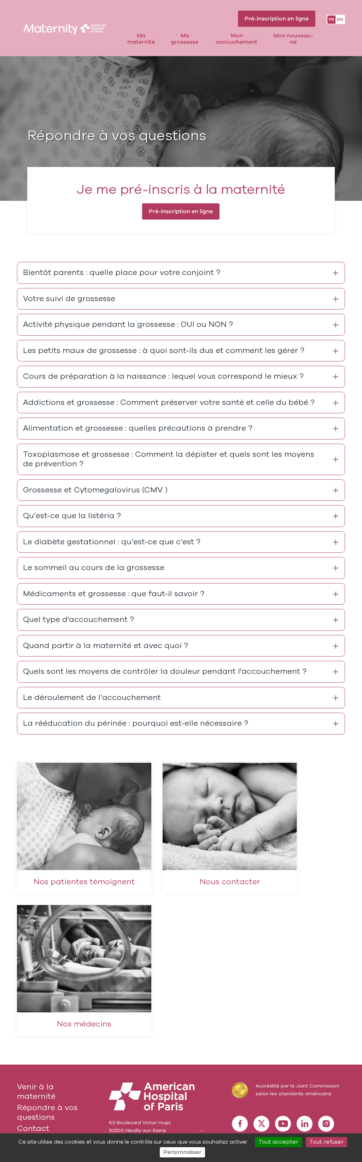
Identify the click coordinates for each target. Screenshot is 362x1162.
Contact (33, 1128)
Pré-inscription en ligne (277, 19)
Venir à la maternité (36, 1092)
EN (340, 19)
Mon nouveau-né (293, 39)
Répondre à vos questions (47, 1112)
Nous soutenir (201, 1130)
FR (331, 19)
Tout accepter (278, 1142)
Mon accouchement (236, 39)
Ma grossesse (184, 39)
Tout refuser (326, 1142)
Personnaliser (182, 1152)
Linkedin (305, 1124)
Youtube (283, 1124)
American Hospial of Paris (151, 1096)
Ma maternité (141, 39)
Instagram (326, 1124)
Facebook (240, 1124)
